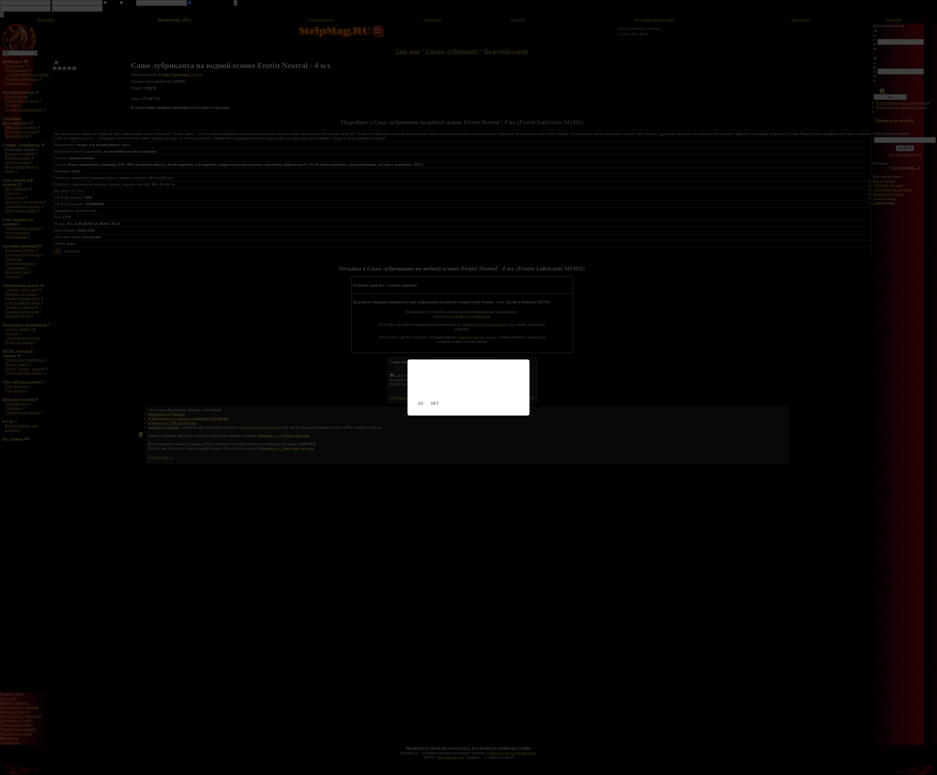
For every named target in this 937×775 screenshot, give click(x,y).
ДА (421, 403)
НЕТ (435, 403)
